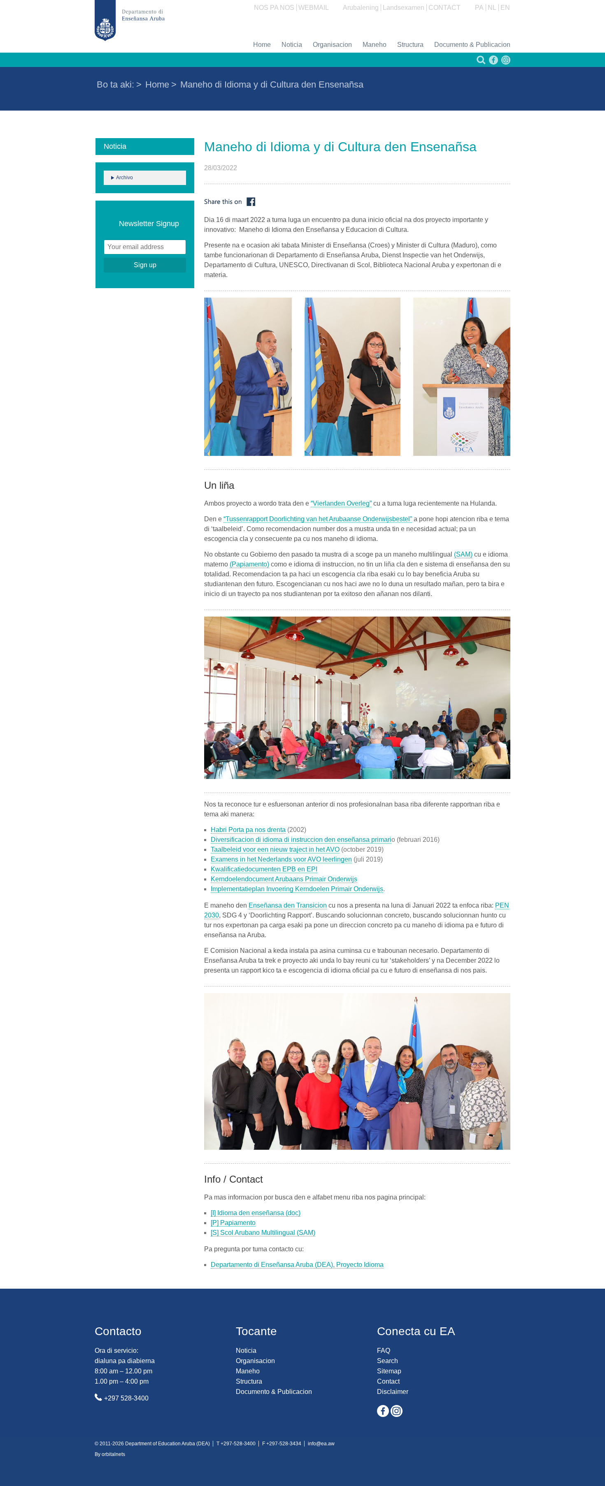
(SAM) (463, 554)
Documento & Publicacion (472, 44)
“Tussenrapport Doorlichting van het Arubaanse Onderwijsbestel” (317, 518)
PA (479, 7)
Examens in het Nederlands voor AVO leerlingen (281, 859)
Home (262, 44)
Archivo (124, 177)
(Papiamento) (249, 564)
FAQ (383, 1350)
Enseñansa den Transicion (288, 905)
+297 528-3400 (126, 1398)
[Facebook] (492, 62)
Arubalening (361, 7)
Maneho (374, 44)
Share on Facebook (229, 202)
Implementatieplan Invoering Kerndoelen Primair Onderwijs (297, 888)
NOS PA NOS (274, 7)
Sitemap (389, 1371)
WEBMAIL (313, 7)
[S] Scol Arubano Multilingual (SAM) (263, 1232)
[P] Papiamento (233, 1222)
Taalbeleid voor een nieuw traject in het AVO (275, 849)
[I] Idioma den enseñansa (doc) (255, 1212)
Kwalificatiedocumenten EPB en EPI (264, 869)
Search (387, 1360)
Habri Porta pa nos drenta (248, 829)
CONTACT (444, 7)
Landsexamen (403, 7)
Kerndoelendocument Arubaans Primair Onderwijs (284, 879)
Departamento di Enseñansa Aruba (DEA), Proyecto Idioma (297, 1264)
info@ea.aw (321, 1444)
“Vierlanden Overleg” (341, 503)
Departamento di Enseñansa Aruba (130, 20)
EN (505, 7)
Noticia (292, 44)
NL (492, 7)
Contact (388, 1381)
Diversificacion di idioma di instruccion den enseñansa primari (301, 839)
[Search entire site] (480, 62)
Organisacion (332, 44)
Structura (410, 44)
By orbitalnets (110, 1454)
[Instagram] (505, 62)
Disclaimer (392, 1391)
